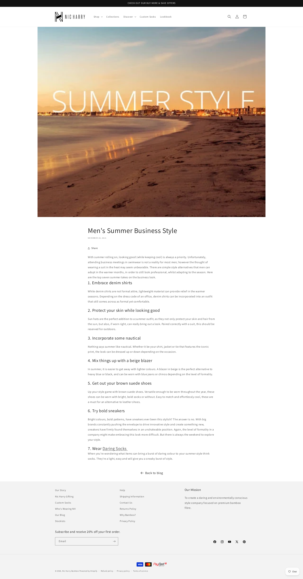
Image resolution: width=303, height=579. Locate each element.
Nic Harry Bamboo (70, 571)
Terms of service (140, 571)
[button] (98, 16)
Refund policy (107, 571)
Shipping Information (132, 496)
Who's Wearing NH (65, 508)
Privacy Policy (127, 521)
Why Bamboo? (128, 515)
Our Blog (60, 515)
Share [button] (94, 248)
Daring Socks (115, 448)
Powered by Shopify (88, 571)
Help (122, 490)
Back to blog (154, 473)
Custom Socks (63, 502)
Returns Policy (128, 508)
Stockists (60, 521)
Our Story (60, 490)
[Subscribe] (114, 541)
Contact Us (126, 502)
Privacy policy (123, 571)
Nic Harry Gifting (64, 496)
